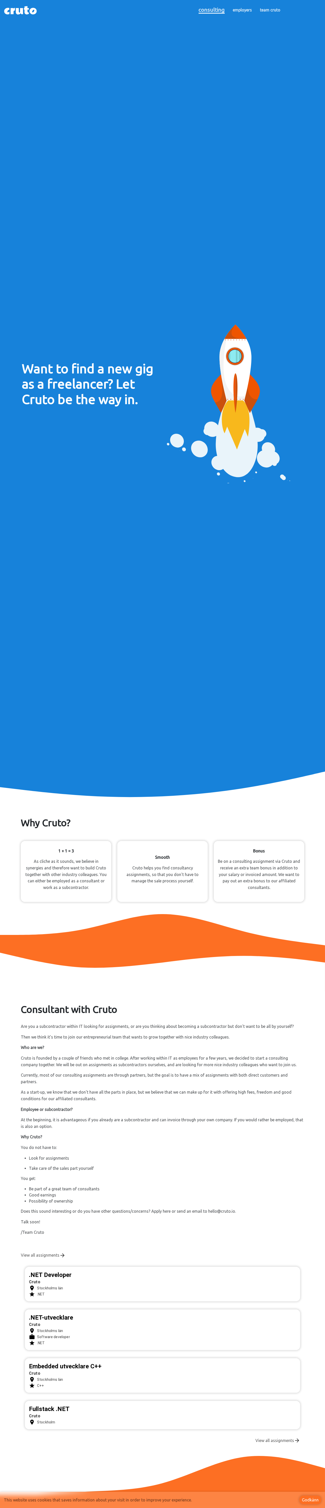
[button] (235, 389)
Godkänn (310, 1500)
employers (242, 10)
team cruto (270, 10)
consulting (212, 10)
